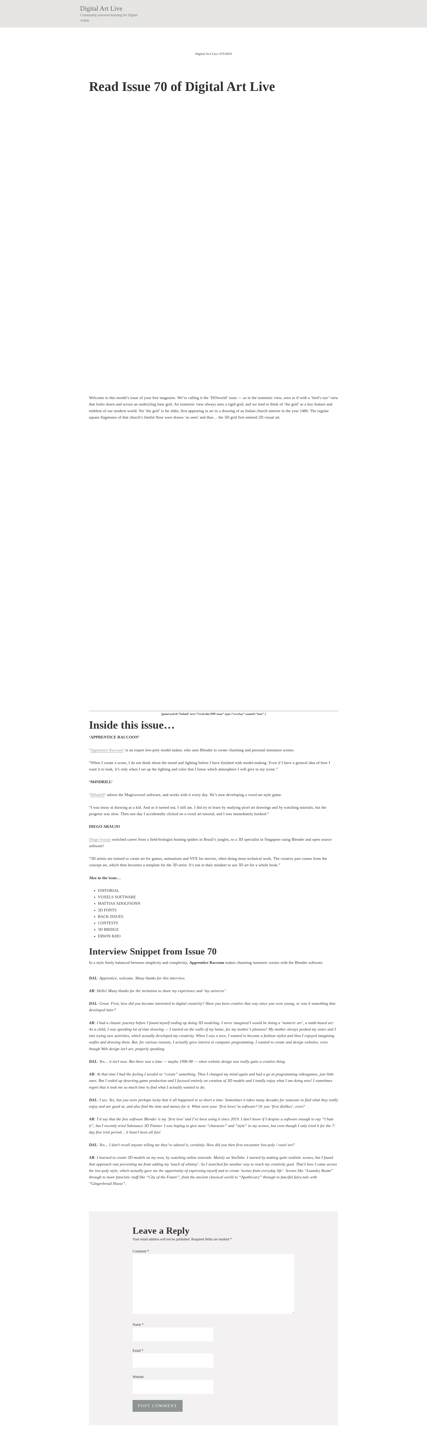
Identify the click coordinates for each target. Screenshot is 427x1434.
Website (138, 1377)
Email (138, 1350)
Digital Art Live (101, 8)
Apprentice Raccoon (106, 750)
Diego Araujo (100, 839)
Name (138, 1324)
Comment (141, 1251)
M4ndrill (97, 794)
